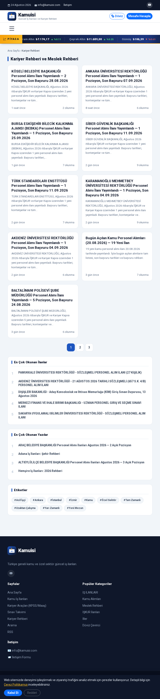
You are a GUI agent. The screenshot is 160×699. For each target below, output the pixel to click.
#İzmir (73, 500)
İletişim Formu (21, 657)
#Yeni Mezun (75, 508)
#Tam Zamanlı (132, 500)
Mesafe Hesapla (139, 16)
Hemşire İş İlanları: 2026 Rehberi (40, 471)
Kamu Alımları (91, 599)
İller (84, 618)
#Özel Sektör (108, 500)
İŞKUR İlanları (91, 612)
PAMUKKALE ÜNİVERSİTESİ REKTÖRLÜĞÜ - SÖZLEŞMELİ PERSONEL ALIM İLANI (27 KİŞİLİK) (80, 372)
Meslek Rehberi (92, 605)
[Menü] (12, 28)
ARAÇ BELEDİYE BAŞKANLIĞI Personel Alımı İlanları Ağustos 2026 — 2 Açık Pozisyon (74, 445)
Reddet (32, 692)
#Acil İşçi (19, 500)
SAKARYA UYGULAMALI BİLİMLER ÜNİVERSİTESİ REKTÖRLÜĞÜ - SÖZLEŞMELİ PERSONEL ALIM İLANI (81, 415)
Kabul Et (13, 692)
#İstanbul (55, 500)
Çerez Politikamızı (16, 684)
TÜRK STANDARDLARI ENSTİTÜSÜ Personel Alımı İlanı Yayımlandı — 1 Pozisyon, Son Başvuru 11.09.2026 (39, 185)
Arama (12, 625)
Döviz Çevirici (91, 625)
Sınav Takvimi (17, 612)
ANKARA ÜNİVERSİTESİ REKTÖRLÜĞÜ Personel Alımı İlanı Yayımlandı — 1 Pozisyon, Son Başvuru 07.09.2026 (116, 76)
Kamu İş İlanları (18, 599)
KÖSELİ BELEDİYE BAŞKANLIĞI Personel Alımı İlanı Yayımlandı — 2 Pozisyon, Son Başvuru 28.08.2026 (39, 76)
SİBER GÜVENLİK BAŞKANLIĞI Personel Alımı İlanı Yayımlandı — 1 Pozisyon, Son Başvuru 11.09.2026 (114, 128)
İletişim (68, 4)
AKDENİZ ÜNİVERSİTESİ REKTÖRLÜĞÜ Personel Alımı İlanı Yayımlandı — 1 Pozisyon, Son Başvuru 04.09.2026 (42, 242)
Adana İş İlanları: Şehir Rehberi (39, 453)
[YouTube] (149, 5)
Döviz (119, 16)
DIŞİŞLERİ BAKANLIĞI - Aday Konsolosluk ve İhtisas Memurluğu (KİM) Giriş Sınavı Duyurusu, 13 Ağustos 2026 (82, 394)
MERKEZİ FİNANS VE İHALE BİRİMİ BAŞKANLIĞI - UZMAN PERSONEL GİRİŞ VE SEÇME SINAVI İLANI (79, 404)
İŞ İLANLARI (90, 592)
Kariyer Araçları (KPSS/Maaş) (27, 605)
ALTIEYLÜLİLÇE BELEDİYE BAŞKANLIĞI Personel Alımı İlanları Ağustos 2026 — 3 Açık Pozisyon (81, 462)
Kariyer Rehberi (18, 618)
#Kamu (88, 500)
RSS (10, 632)
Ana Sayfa (14, 50)
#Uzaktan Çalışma (24, 508)
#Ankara (38, 500)
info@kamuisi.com (49, 4)
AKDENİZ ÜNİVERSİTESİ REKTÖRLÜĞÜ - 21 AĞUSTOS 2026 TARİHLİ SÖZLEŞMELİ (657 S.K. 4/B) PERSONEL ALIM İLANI (82, 383)
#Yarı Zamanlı (51, 508)
